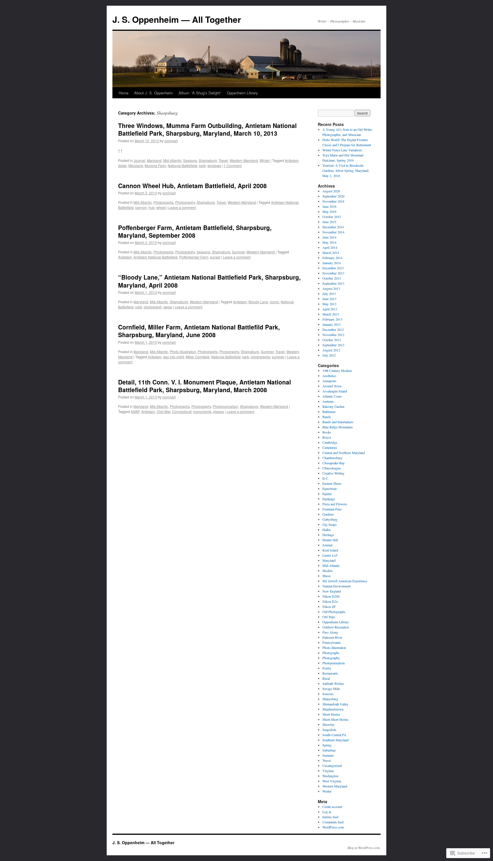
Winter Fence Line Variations (342, 150)
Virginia (328, 770)
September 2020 (333, 196)
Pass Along (330, 632)
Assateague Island (334, 391)
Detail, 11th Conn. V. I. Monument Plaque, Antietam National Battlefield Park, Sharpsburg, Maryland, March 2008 (204, 386)
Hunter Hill (330, 540)
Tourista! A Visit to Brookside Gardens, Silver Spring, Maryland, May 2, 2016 (345, 170)
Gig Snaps (329, 524)
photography (260, 356)
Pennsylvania (331, 642)
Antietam (291, 160)
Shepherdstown (333, 709)
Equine (327, 493)
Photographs (163, 202)
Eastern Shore (331, 483)
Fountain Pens (332, 509)
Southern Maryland (335, 740)
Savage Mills (331, 688)
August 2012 (331, 350)
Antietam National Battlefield (155, 257)
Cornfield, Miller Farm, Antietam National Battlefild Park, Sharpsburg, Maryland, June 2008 (199, 331)
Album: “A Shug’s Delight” (200, 92)
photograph (153, 306)
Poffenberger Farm (193, 257)
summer (278, 356)
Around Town (332, 386)
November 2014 (333, 232)
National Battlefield (182, 165)
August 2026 (331, 191)
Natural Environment (336, 586)
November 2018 (333, 201)
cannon (141, 207)
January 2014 (331, 262)
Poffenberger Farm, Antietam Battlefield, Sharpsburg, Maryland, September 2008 (195, 231)
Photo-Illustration (183, 351)
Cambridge (329, 442)
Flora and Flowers (334, 504)
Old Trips (328, 616)
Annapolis (329, 380)
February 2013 (332, 319)
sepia (167, 306)
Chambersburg (332, 457)
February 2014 (332, 257)
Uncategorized (332, 765)
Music (326, 575)
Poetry (326, 668)
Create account (332, 806)
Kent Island (330, 550)
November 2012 (333, 334)
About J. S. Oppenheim (153, 92)
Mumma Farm (155, 165)
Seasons (190, 160)
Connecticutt (181, 411)
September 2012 (333, 345)
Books (326, 432)
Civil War (163, 411)
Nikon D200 (331, 596)
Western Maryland (244, 160)
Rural (326, 678)
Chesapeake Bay (333, 463)
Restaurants (330, 673)
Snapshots (329, 729)
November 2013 (333, 273)
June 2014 (329, 237)
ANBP (135, 411)
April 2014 (329, 247)
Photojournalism (225, 406)
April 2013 (329, 309)
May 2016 (329, 211)
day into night (173, 356)
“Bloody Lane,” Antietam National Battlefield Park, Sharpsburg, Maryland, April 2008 (209, 281)
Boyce (326, 437)
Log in (326, 811)
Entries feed (330, 817)
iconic (274, 301)
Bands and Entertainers (337, 422)
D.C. (325, 478)
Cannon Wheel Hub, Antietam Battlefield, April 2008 (192, 185)
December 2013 (333, 268)
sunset (215, 257)
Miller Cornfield (197, 356)
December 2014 (333, 227)
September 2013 (333, 283)
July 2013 (329, 293)
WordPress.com (333, 827)
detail (122, 165)
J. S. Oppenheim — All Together (176, 19)
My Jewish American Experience (344, 581)
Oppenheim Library (242, 92)
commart (171, 140)
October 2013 (331, 278)
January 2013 (331, 324)
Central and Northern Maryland (343, 452)
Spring (327, 745)
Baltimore (329, 411)
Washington (330, 776)
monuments (202, 411)
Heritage (328, 534)
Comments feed (333, 822)
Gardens (328, 514)
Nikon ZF (329, 606)
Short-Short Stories (335, 719)
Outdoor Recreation (335, 627)
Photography (185, 202)
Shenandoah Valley (335, 704)
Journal (139, 160)
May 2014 (329, 242)
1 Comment (233, 165)
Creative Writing (333, 473)
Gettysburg (330, 519)
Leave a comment (182, 207)
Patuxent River (332, 637)
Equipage (328, 498)
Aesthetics (329, 375)
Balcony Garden (333, 406)
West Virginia (331, 781)
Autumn (328, 401)
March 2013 (330, 314)
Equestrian (329, 488)
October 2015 (331, 216)
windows (214, 165)
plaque (218, 411)
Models (327, 570)
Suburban (329, 750)
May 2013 (329, 304)
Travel (223, 160)
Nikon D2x (330, 601)
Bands (326, 416)
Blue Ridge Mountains (337, 427)
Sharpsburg (208, 160)
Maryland (154, 160)
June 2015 (329, 221)
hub (152, 207)
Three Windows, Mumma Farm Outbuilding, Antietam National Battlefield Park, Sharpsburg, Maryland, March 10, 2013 (207, 129)
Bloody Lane (258, 301)
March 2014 (330, 252)
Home (123, 92)
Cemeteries (329, 447)
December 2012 (333, 329)
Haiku (326, 529)
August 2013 (331, 288)
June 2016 (329, 206)
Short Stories (331, 714)
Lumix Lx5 (330, 555)
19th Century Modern (337, 370)
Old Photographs (333, 611)
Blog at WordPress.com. (364, 847)
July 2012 (329, 355)
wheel (161, 207)
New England (331, 591)
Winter (265, 160)
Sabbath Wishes (333, 683)
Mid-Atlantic (172, 160)
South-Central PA (334, 734)
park (202, 165)
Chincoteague (331, 468)
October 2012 (331, 339)
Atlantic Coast (332, 396)
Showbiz (328, 724)
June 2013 (329, 298)
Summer (238, 251)
